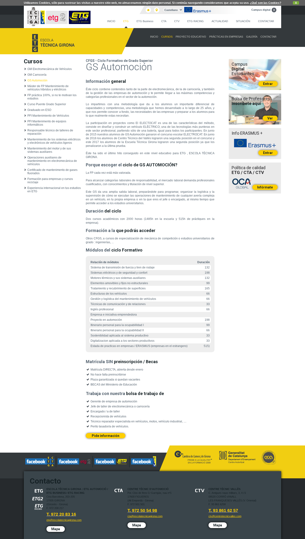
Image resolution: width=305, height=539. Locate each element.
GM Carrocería (36, 74)
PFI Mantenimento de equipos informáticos (46, 123)
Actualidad (220, 21)
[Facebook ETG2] (74, 461)
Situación (243, 21)
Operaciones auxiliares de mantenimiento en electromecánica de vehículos (52, 161)
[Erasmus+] (197, 10)
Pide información (105, 436)
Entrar (268, 84)
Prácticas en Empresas (226, 36)
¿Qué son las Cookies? (265, 3)
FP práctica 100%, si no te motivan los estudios (51, 97)
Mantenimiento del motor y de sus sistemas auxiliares (49, 150)
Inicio (111, 21)
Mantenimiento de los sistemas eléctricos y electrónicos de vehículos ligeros (54, 141)
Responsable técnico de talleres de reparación (50, 132)
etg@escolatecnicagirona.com (63, 520)
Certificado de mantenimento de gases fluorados (52, 171)
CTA (163, 21)
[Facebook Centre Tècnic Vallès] (144, 461)
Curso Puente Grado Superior (46, 104)
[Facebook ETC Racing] (111, 461)
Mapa (55, 529)
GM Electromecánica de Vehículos (49, 69)
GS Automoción (37, 80)
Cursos (167, 36)
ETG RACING (195, 21)
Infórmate (265, 187)
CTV (176, 21)
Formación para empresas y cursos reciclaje (50, 180)
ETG (126, 21)
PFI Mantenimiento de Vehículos (48, 115)
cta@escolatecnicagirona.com (145, 516)
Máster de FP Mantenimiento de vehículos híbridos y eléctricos (48, 87)
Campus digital (260, 9)
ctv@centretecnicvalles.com (224, 516)
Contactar (266, 21)
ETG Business (145, 21)
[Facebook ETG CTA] (40, 461)
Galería (251, 36)
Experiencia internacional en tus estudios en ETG (54, 189)
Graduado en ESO (39, 110)
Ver (270, 118)
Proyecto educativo (191, 36)
